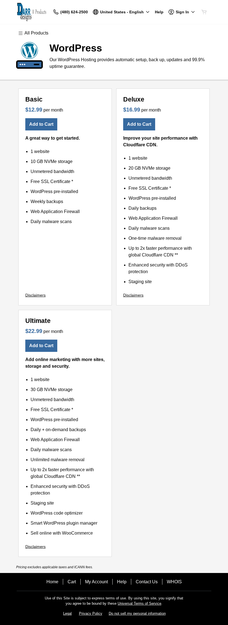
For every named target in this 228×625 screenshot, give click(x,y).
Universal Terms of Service (139, 603)
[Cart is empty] (204, 12)
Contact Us (147, 581)
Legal (67, 613)
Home (52, 581)
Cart (72, 581)
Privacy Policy (90, 613)
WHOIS (174, 581)
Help (122, 581)
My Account (96, 581)
